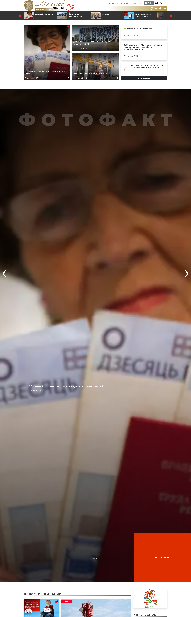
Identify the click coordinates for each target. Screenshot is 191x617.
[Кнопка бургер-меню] (165, 3)
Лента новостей (144, 78)
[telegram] (156, 8)
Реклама (124, 3)
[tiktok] (160, 8)
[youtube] (165, 8)
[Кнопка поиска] (161, 3)
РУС (149, 3)
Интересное (144, 614)
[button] (20, 15)
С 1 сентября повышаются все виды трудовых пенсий (66, 386)
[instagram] (151, 8)
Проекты (113, 3)
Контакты (136, 3)
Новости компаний (43, 594)
